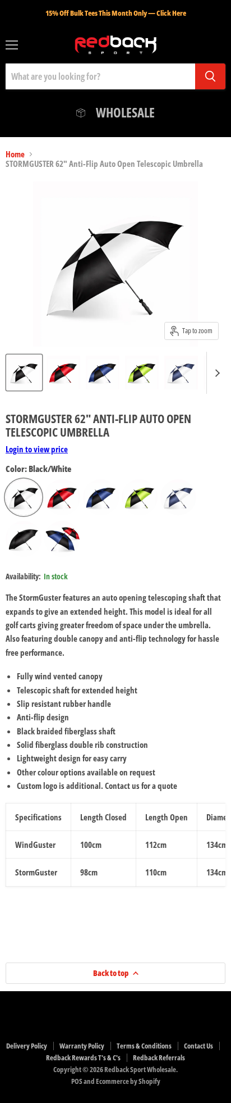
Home (15, 154)
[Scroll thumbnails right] (215, 373)
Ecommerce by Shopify (128, 1081)
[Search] (210, 76)
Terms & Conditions (144, 1046)
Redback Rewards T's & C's (83, 1057)
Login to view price (37, 449)
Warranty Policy (81, 1046)
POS (76, 1081)
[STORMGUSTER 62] (24, 373)
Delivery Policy (26, 1046)
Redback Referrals (159, 1057)
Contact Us (198, 1046)
